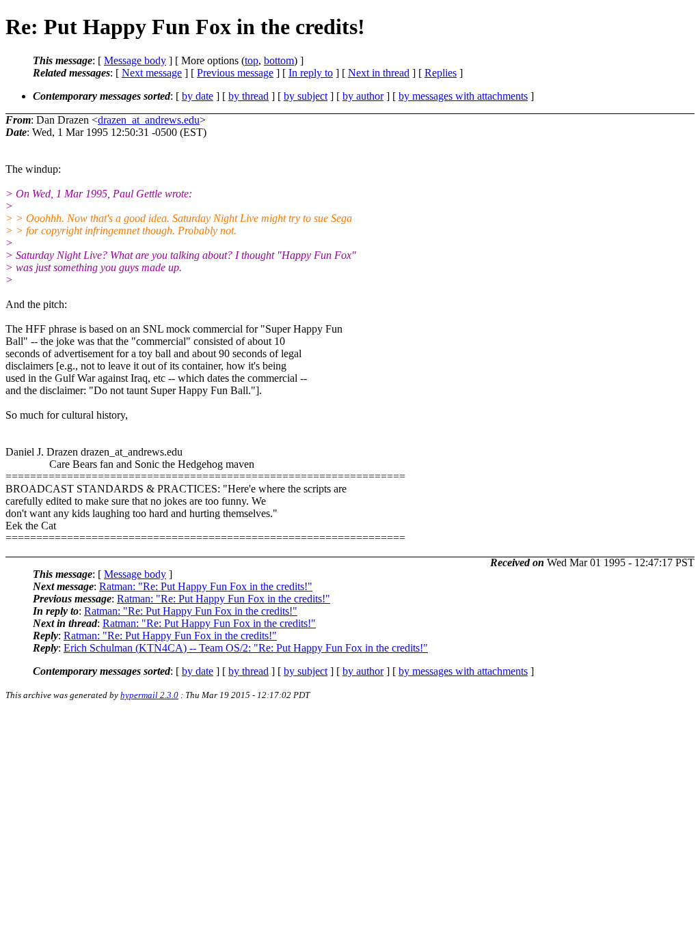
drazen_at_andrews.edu (149, 120)
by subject (305, 96)
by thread (248, 96)
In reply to (310, 73)
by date (197, 96)
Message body (135, 60)
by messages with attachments (463, 96)
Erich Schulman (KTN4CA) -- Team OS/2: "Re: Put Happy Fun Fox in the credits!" (246, 648)
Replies (441, 73)
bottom (279, 60)
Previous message (235, 73)
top (251, 60)
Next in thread (378, 73)
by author (362, 96)
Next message (152, 73)
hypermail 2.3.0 (149, 695)
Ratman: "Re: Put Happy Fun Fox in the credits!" (205, 586)
